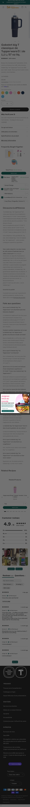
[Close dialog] (28, 394)
